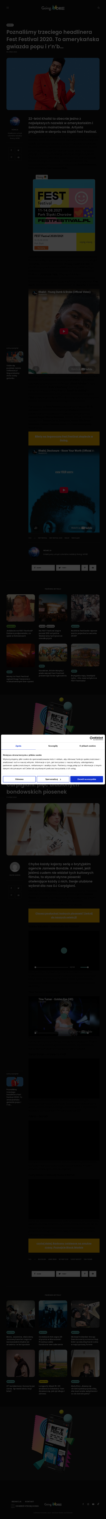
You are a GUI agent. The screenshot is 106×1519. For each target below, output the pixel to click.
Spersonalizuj (51, 779)
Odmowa (19, 779)
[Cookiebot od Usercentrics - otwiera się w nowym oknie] (91, 738)
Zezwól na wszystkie (86, 779)
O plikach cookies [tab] (88, 746)
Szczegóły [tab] (53, 746)
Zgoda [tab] (18, 746)
